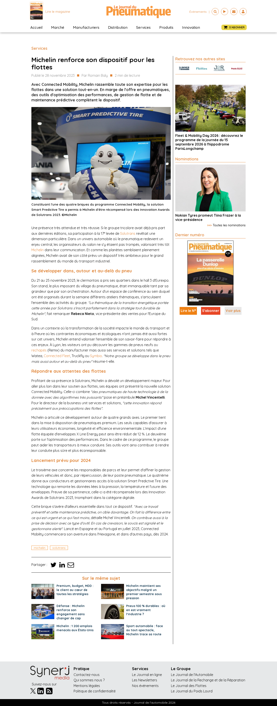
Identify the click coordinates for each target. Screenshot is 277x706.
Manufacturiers (86, 27)
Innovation (191, 27)
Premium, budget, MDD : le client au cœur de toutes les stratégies (74, 590)
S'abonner (210, 310)
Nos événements (145, 686)
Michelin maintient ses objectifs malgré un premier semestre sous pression (144, 592)
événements (198, 12)
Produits (166, 27)
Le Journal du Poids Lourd (192, 691)
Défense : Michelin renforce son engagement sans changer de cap (70, 612)
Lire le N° (188, 310)
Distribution (117, 27)
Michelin (37, 250)
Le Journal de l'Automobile (192, 674)
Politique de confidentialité (95, 691)
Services (143, 27)
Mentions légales (87, 686)
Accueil (36, 27)
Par (95, 75)
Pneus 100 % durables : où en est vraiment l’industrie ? (145, 610)
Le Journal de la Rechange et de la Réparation (208, 680)
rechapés (39, 350)
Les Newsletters (144, 680)
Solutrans (127, 233)
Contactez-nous (87, 674)
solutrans (59, 548)
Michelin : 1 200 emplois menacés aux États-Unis (74, 628)
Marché (57, 27)
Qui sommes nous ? (89, 680)
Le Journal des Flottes (188, 686)
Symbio (96, 356)
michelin (39, 548)
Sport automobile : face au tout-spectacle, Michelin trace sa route (144, 630)
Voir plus (233, 310)
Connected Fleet (57, 356)
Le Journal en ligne (147, 674)
